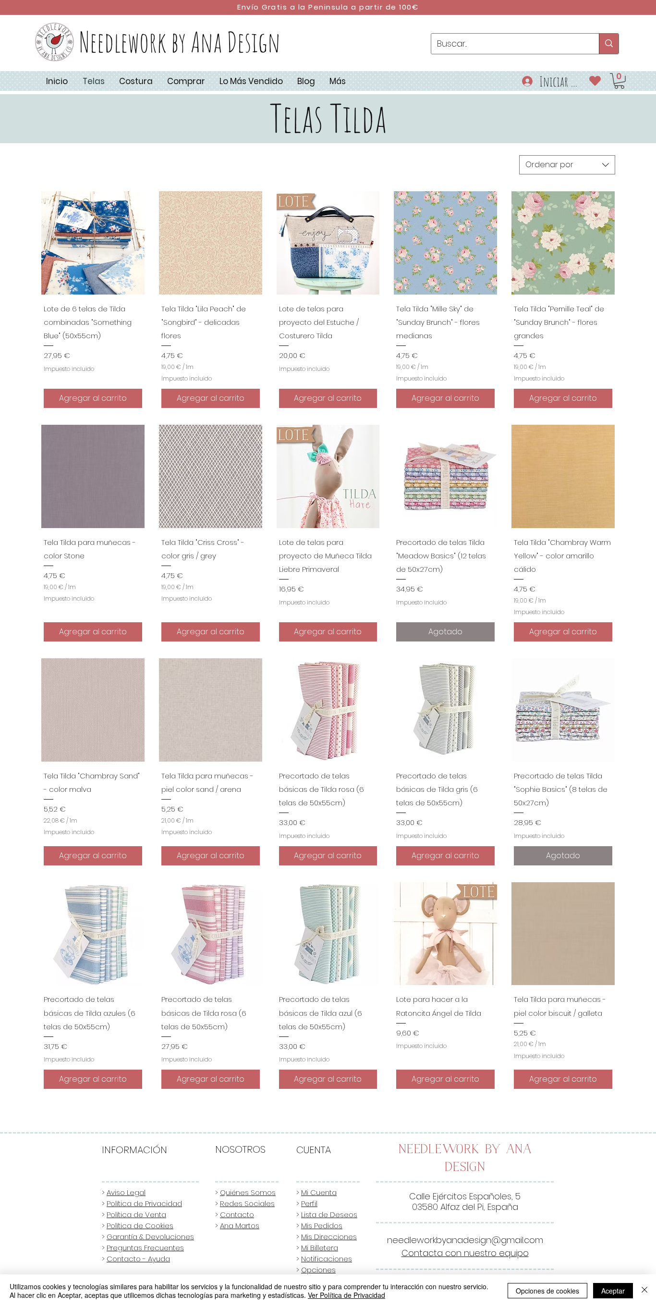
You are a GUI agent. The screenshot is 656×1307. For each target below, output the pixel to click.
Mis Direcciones (329, 1237)
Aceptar (613, 1290)
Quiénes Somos (248, 1192)
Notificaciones (326, 1259)
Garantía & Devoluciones (150, 1237)
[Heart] (595, 80)
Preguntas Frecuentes (145, 1248)
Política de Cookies (140, 1226)
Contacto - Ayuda (138, 1259)
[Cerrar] (644, 1290)
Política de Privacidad (144, 1203)
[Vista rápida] (93, 243)
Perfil (309, 1203)
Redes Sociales (247, 1203)
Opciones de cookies (547, 1290)
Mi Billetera (319, 1248)
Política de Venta (136, 1214)
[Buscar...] (609, 44)
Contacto (237, 1214)
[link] (619, 81)
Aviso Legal (126, 1192)
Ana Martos (239, 1226)
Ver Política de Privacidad (346, 1295)
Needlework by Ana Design (179, 41)
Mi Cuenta (319, 1192)
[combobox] (567, 164)
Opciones (318, 1270)
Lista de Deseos (329, 1214)
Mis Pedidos (321, 1226)
